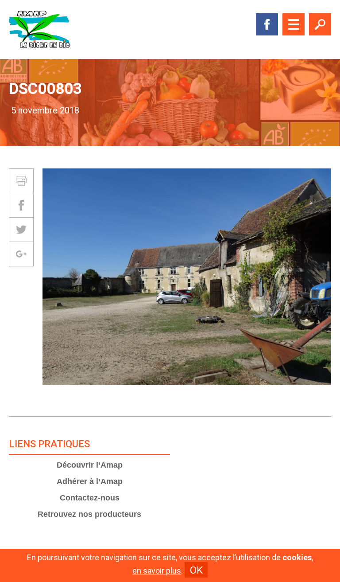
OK (196, 570)
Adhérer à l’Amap (90, 481)
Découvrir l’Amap (90, 465)
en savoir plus (156, 570)
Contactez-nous (90, 497)
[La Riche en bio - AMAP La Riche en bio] (40, 29)
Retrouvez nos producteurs (89, 514)
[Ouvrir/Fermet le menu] (293, 24)
